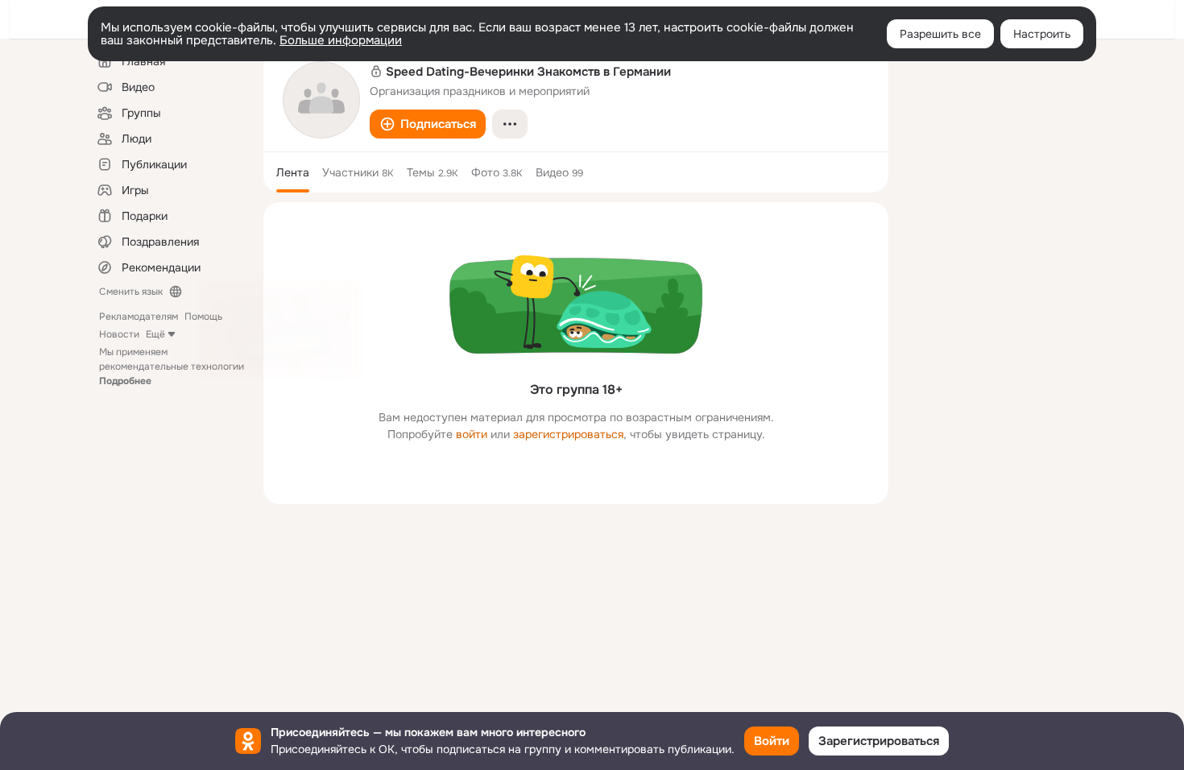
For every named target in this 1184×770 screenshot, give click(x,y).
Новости (119, 334)
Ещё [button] (155, 334)
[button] (428, 124)
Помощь (203, 316)
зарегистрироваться (568, 434)
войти (471, 434)
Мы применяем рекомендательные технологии (171, 366)
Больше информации (340, 40)
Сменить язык (131, 291)
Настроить (1041, 34)
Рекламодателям (138, 316)
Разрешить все (940, 34)
